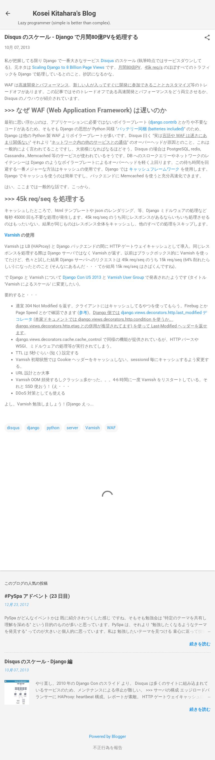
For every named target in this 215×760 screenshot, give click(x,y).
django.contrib (163, 122)
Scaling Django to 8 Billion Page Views (68, 67)
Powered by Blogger (107, 736)
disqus (13, 427)
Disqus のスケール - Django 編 (38, 661)
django (33, 427)
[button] (207, 38)
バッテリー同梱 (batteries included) (150, 128)
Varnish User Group (126, 277)
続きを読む (200, 643)
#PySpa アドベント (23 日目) (37, 596)
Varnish (12, 235)
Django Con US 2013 (82, 277)
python (53, 427)
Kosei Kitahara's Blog (64, 13)
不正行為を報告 (107, 747)
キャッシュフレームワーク (154, 169)
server (72, 427)
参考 (83, 312)
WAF (111, 427)
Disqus (107, 60)
